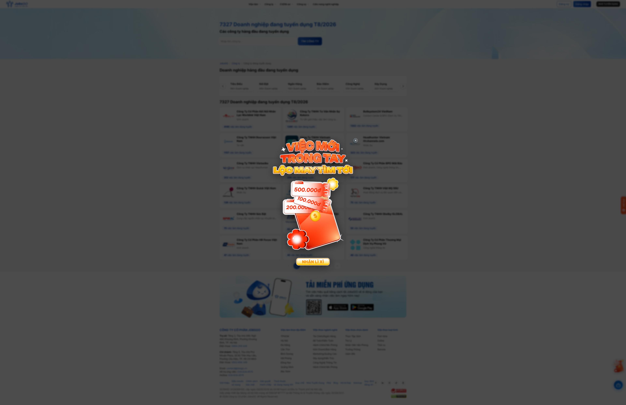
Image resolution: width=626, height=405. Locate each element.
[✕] (313, 202)
